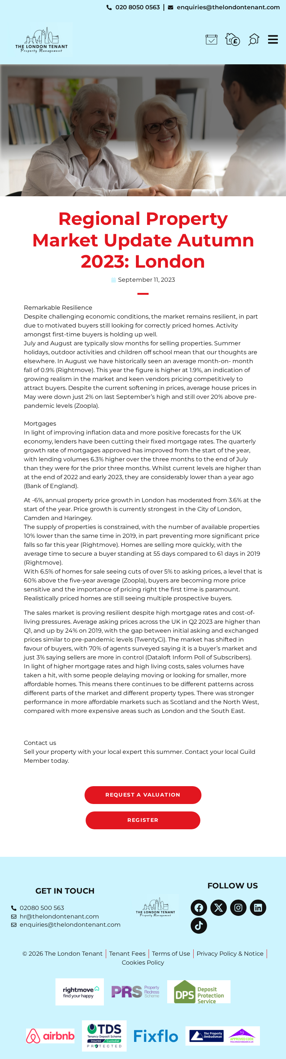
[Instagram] (238, 908)
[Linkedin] (258, 908)
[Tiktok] (199, 925)
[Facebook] (199, 908)
